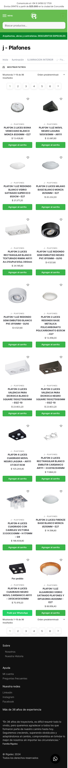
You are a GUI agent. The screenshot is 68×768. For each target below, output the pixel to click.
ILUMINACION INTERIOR (40, 59)
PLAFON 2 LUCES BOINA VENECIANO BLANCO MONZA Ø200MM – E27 (17, 131)
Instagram (8, 697)
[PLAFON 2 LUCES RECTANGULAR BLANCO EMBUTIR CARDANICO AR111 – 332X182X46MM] (50, 436)
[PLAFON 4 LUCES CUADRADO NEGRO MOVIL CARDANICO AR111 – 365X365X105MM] (17, 569)
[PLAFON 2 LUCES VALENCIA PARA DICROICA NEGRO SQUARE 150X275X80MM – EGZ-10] (50, 367)
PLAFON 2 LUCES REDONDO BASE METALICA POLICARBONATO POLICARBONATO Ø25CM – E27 (50, 325)
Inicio (5, 59)
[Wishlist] (28, 99)
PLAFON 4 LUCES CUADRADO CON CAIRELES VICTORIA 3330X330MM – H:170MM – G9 (17, 530)
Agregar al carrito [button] (17, 145)
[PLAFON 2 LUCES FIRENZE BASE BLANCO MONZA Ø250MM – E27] (50, 500)
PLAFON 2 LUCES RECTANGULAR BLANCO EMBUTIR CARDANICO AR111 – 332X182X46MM (51, 463)
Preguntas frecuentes (15, 678)
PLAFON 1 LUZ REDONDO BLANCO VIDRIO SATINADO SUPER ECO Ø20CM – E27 (17, 191)
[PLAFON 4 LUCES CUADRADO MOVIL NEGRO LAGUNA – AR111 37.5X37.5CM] (17, 435)
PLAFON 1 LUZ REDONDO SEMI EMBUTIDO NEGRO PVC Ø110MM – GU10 (50, 255)
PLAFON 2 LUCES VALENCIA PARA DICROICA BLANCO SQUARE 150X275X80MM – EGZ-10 (17, 396)
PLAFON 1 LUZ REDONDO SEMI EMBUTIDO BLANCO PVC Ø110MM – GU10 (17, 320)
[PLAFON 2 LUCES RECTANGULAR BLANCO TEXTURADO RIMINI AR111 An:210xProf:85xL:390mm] (17, 230)
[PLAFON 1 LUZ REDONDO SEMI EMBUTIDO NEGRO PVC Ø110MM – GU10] (50, 230)
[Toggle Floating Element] (55, 759)
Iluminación (18, 59)
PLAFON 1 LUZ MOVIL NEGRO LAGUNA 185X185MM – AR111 (50, 131)
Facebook (8, 701)
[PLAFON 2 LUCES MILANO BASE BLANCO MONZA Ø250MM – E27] (50, 166)
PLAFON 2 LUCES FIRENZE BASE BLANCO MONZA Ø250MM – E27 (50, 523)
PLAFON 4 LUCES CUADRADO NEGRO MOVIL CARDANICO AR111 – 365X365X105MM (17, 593)
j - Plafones (17, 124)
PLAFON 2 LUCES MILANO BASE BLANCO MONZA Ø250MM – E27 (50, 189)
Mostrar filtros (16, 67)
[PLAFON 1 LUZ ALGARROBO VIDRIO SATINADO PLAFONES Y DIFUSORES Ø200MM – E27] (50, 569)
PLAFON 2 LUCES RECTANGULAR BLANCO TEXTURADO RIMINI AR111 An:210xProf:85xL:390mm (17, 256)
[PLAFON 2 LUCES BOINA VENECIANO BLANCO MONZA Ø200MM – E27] (17, 108)
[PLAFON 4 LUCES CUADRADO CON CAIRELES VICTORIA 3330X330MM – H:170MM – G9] (17, 501)
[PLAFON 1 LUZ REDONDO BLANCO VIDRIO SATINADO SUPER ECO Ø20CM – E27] (17, 166)
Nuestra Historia (14, 656)
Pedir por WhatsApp (17, 613)
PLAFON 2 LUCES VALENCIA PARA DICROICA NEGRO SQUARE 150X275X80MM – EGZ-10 (50, 396)
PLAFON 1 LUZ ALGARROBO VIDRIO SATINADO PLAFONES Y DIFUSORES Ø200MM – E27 (50, 595)
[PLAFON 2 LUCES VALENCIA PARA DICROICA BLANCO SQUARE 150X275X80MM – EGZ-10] (17, 367)
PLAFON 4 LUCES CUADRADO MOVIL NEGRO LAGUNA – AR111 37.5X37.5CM (17, 459)
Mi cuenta (8, 673)
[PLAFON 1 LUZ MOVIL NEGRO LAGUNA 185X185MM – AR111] (50, 108)
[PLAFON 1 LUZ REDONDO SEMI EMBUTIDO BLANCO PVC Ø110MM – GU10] (17, 295)
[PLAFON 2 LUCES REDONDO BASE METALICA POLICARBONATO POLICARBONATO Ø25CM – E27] (50, 295)
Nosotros (10, 651)
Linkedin (7, 692)
